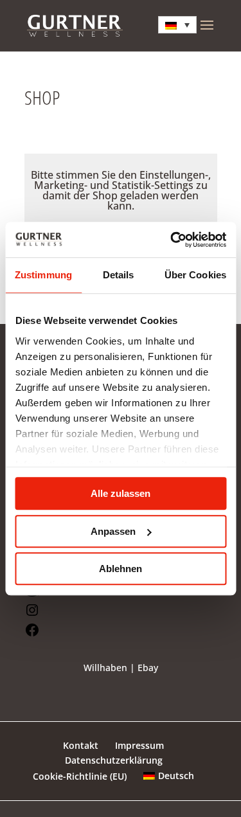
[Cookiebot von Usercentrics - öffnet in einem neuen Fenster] (171, 239)
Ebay (148, 667)
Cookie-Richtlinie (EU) (80, 776)
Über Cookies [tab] (195, 274)
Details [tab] (118, 274)
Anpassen (113, 531)
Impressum (139, 745)
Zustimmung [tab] (43, 274)
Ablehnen (120, 568)
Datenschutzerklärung (114, 760)
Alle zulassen (120, 493)
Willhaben (105, 667)
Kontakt (80, 745)
